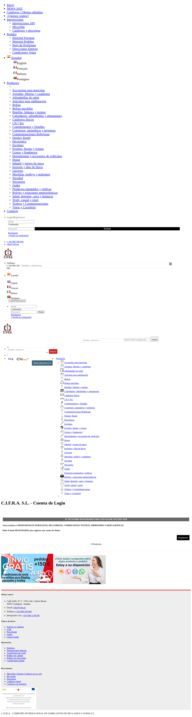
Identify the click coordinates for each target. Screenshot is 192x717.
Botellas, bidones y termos (29, 112)
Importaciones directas (17, 650)
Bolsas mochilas (22, 108)
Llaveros (17, 170)
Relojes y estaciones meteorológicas (35, 192)
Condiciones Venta (24, 52)
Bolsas (16, 105)
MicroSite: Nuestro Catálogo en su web (24, 674)
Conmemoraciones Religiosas (31, 134)
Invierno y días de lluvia (27, 167)
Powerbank (12, 632)
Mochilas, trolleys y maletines (31, 174)
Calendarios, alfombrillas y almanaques (37, 116)
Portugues (23, 79)
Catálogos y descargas (26, 30)
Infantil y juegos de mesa (28, 163)
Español (16, 58)
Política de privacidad (16, 658)
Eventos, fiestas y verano (28, 148)
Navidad (17, 178)
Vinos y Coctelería (24, 207)
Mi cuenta (11, 676)
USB (9, 629)
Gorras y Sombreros (24, 152)
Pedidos (12, 34)
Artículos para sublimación (29, 101)
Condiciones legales (15, 660)
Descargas (11, 679)
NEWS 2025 (14, 8)
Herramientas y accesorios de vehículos (37, 156)
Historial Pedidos (23, 41)
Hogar (16, 159)
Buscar (53, 351)
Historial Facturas (23, 38)
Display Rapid (21, 137)
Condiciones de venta (16, 653)
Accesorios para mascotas (28, 90)
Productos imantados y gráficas (31, 189)
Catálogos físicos (23, 119)
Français (22, 68)
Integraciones (15, 19)
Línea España (13, 637)
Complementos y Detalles (28, 126)
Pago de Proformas (24, 45)
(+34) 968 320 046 (15, 242)
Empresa (10, 648)
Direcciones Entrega (25, 49)
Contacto (12, 211)
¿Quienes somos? (18, 16)
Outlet (16, 185)
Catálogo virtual (14, 681)
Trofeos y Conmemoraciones (30, 203)
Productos (13, 83)
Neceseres (18, 181)
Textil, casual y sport (25, 200)
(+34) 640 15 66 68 (30, 615)
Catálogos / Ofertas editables (25, 12)
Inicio (10, 5)
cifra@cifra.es (13, 244)
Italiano (21, 74)
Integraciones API (23, 23)
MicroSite (18, 27)
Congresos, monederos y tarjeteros (34, 130)
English (21, 63)
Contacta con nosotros (16, 684)
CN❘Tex (18, 123)
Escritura (17, 145)
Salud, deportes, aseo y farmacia (32, 196)
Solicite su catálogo (15, 627)
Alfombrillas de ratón (25, 97)
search (154, 340)
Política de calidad (15, 655)
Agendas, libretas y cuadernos (31, 94)
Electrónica (19, 141)
